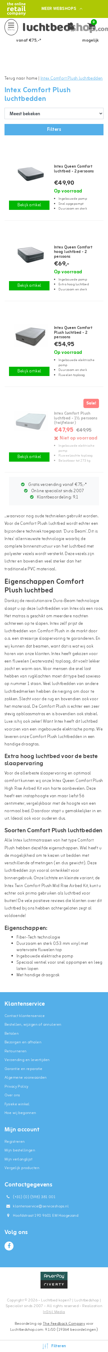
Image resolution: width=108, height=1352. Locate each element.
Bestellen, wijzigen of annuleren (32, 1024)
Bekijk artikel (29, 205)
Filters (54, 130)
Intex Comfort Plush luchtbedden (71, 78)
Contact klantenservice (24, 1016)
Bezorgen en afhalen (22, 1042)
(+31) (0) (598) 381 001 (34, 1197)
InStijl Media (54, 1312)
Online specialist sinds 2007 (57, 491)
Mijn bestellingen (19, 1150)
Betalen (11, 1033)
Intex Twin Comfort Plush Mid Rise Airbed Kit (46, 886)
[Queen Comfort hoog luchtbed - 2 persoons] (29, 254)
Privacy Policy (16, 1086)
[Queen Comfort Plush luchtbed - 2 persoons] (29, 335)
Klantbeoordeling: (57, 497)
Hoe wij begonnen (20, 1113)
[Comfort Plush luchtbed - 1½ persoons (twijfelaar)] (29, 421)
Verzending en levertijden (27, 1060)
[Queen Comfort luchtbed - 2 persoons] (29, 174)
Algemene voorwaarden (25, 1077)
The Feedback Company (64, 1324)
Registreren (14, 1142)
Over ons (12, 1095)
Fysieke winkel (17, 1104)
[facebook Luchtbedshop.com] (9, 1246)
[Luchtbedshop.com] (16, 9)
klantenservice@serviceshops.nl (41, 1206)
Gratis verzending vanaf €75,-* (57, 484)
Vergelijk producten (21, 1168)
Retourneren (15, 1051)
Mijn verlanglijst (18, 1159)
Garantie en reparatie (23, 1069)
